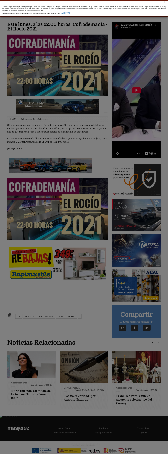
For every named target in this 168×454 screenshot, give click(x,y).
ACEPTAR (65, 13)
